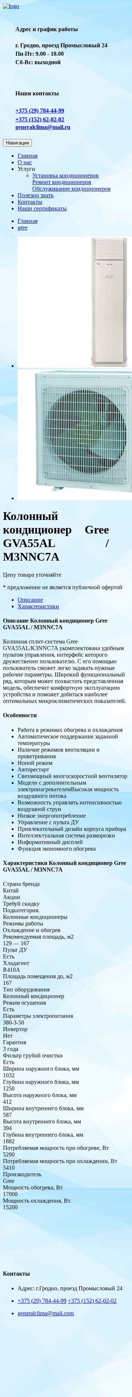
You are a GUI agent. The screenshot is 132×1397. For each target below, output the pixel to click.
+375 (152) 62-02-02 (39, 119)
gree (22, 227)
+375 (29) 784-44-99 (39, 110)
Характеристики (38, 606)
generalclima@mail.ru (42, 127)
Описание (30, 600)
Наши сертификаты (42, 208)
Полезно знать (36, 195)
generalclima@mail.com (46, 1313)
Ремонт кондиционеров (61, 182)
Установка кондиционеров (65, 175)
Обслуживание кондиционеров (71, 189)
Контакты (30, 202)
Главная (27, 156)
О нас (25, 162)
